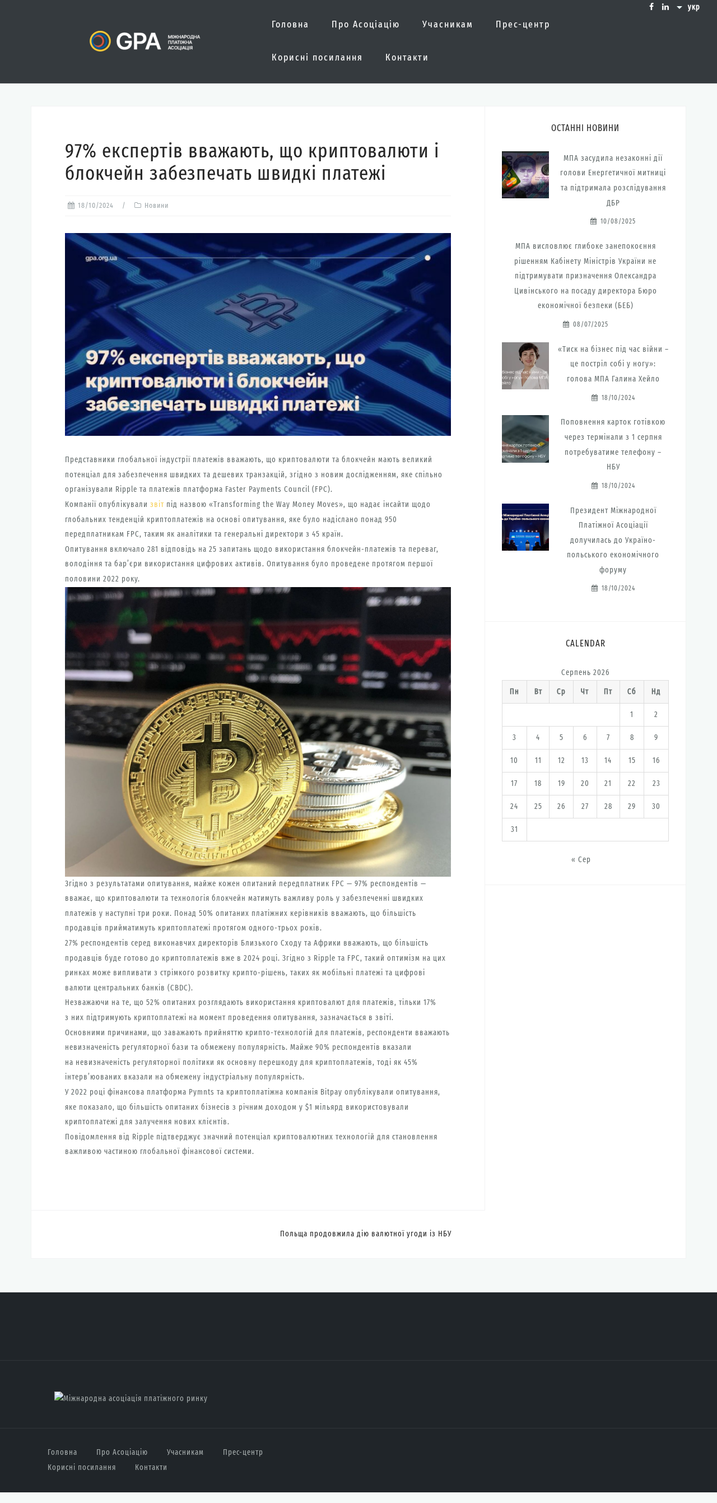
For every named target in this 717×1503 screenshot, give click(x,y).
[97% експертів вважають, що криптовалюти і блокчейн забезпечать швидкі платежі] (258, 334)
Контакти (407, 57)
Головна (290, 24)
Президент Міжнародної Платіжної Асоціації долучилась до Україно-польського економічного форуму (613, 540)
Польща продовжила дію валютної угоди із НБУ (365, 1234)
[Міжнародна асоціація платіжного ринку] (131, 1399)
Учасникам (447, 24)
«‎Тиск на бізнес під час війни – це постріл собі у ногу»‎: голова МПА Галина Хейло (613, 364)
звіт (157, 504)
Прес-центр (523, 24)
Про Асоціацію (366, 24)
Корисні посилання (317, 57)
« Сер (581, 859)
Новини (157, 205)
